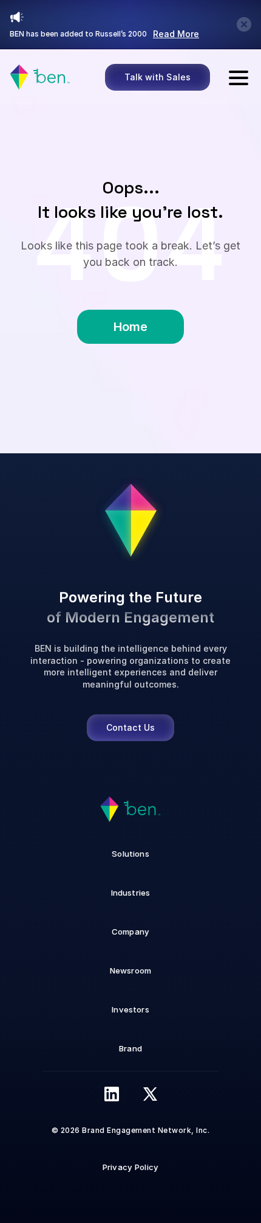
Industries (131, 892)
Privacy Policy (130, 1167)
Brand (130, 1048)
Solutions (130, 854)
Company (130, 931)
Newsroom (130, 970)
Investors (130, 1009)
